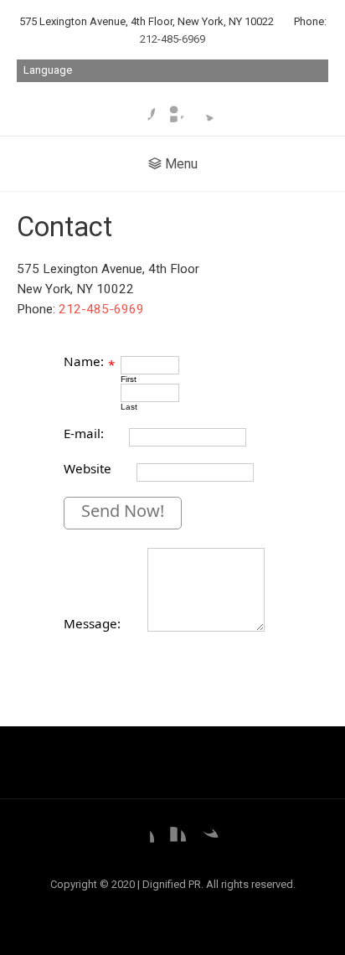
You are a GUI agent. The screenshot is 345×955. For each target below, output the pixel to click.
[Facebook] (141, 109)
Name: (84, 361)
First (128, 379)
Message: (92, 623)
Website (87, 468)
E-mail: (84, 433)
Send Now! (122, 510)
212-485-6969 (172, 39)
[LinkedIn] (172, 109)
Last (129, 406)
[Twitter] (203, 109)
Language (47, 70)
